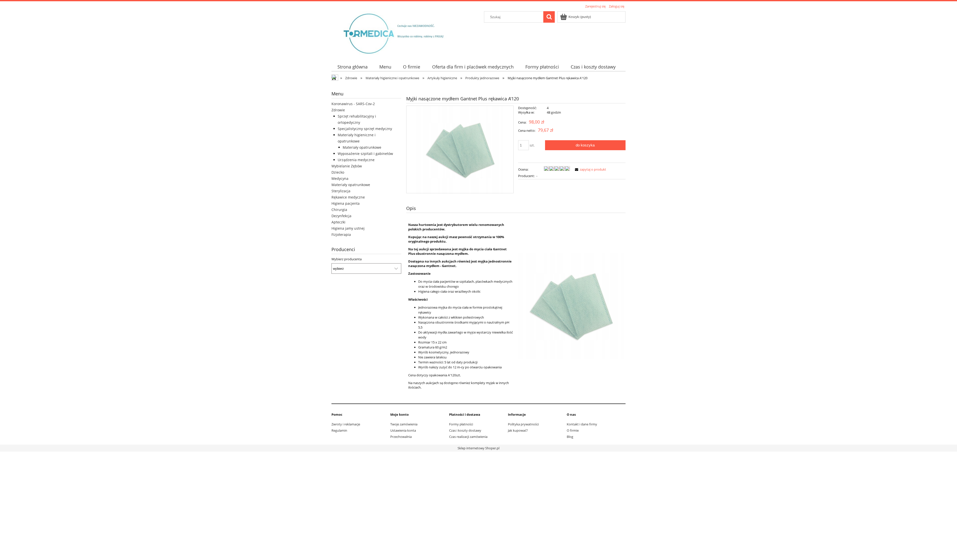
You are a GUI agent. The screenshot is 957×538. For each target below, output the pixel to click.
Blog (570, 436)
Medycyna (339, 178)
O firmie (573, 430)
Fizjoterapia (341, 234)
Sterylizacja (340, 191)
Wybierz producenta (346, 259)
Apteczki (338, 222)
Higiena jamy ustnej (348, 228)
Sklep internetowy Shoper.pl (478, 448)
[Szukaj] (549, 17)
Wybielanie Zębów (346, 166)
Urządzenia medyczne (356, 159)
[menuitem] (352, 67)
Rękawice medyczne (348, 197)
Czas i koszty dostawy (465, 430)
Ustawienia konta (403, 430)
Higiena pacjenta (345, 203)
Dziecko (337, 172)
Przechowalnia (401, 436)
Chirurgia (339, 209)
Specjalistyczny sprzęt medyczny (365, 128)
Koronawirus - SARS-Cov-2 (353, 103)
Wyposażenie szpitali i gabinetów (365, 153)
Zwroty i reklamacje (345, 424)
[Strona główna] (397, 32)
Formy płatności (461, 424)
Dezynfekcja (341, 215)
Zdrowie (338, 110)
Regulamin (339, 430)
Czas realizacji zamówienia (468, 436)
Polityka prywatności (523, 424)
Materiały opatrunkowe (362, 147)
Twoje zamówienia (403, 424)
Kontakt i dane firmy (582, 424)
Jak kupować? (518, 430)
